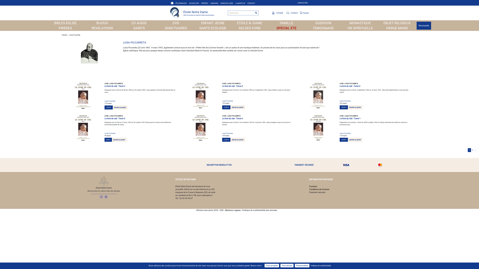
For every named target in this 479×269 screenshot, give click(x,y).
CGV (222, 210)
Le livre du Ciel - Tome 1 (350, 118)
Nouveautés (424, 25)
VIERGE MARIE (397, 28)
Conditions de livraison (319, 189)
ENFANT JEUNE (213, 23)
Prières (204, 3)
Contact (251, 3)
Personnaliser (302, 265)
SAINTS (139, 28)
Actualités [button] (194, 3)
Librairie (214, 3)
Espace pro (303, 3)
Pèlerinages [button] (181, 3)
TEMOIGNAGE (323, 28)
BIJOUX (102, 23)
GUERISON (323, 23)
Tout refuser (287, 265)
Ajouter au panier (120, 107)
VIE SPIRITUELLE (360, 28)
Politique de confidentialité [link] (321, 266)
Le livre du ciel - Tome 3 (232, 86)
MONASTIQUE (360, 23)
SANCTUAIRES (176, 28)
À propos (313, 186)
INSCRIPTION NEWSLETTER (219, 165)
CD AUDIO (139, 23)
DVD (176, 23)
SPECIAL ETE (286, 28)
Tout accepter (272, 265)
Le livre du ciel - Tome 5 (115, 118)
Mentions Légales (233, 210)
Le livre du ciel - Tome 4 (350, 86)
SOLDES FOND (250, 28)
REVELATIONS (102, 28)
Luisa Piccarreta (74, 35)
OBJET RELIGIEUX (397, 23)
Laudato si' (240, 3)
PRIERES (65, 28)
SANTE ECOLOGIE (212, 28)
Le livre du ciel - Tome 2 (115, 86)
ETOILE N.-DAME (249, 23)
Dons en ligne (227, 3)
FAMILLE (286, 23)
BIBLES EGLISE (65, 23)
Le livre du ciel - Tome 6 (232, 118)
